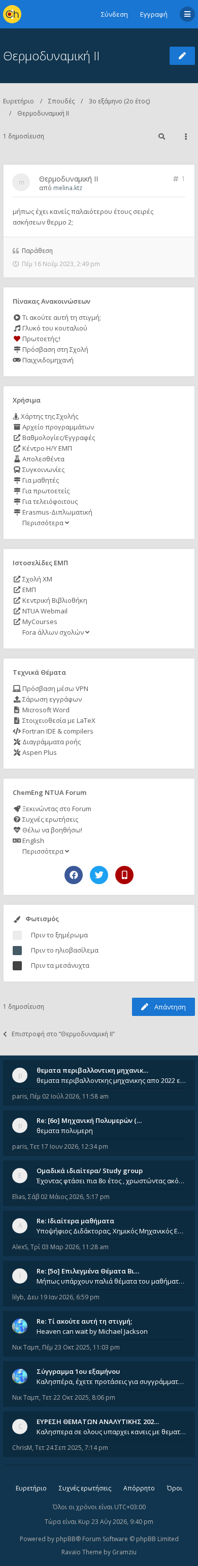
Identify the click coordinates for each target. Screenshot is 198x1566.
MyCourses (39, 621)
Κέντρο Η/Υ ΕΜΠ (46, 448)
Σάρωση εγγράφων (51, 699)
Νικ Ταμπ (25, 1347)
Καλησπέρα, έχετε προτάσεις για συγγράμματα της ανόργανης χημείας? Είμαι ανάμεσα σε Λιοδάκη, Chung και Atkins (111, 1381)
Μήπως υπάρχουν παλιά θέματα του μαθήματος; (111, 1281)
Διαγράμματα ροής (51, 741)
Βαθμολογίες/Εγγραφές (58, 437)
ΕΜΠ (28, 589)
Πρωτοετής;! (40, 338)
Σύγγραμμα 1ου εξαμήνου (78, 1371)
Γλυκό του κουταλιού (54, 328)
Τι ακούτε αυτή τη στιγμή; (61, 317)
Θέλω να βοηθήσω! (51, 829)
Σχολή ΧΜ (36, 579)
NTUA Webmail (44, 610)
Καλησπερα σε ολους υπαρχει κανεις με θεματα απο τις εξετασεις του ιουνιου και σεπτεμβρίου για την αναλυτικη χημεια (111, 1431)
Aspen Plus (39, 752)
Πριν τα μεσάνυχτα (60, 965)
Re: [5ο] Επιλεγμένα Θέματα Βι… (88, 1271)
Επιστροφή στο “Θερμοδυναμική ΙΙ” (63, 1034)
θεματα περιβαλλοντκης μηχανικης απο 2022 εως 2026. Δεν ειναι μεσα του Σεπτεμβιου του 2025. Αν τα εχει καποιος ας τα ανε (111, 1080)
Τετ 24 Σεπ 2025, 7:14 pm (71, 1447)
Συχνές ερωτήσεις (49, 819)
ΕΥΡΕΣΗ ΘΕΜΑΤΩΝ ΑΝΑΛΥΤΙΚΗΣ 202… (98, 1421)
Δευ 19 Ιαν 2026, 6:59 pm (63, 1297)
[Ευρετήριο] (12, 14)
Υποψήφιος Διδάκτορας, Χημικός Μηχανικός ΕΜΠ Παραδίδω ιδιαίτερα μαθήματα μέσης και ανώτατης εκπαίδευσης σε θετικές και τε (111, 1230)
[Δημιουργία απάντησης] (182, 56)
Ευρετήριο (18, 101)
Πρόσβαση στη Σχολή (54, 349)
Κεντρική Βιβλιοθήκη (54, 600)
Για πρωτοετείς (45, 490)
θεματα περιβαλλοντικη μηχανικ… (92, 1070)
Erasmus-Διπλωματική (56, 512)
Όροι (174, 1488)
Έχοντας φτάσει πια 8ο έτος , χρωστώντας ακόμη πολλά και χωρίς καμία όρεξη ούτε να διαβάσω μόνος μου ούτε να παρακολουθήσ (111, 1180)
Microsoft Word (45, 709)
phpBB (66, 1539)
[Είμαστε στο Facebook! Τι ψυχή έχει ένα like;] (73, 875)
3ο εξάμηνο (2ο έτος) (119, 101)
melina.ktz (67, 188)
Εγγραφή (154, 14)
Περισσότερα (43, 522)
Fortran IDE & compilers (57, 731)
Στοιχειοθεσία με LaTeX (58, 720)
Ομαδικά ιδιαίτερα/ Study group (90, 1170)
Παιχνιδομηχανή (47, 360)
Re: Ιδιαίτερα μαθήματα (75, 1220)
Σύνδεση (114, 14)
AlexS (19, 1247)
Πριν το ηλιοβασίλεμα (64, 950)
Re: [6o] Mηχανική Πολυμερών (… (89, 1120)
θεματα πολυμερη (65, 1130)
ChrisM (22, 1447)
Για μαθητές (40, 480)
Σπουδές (61, 101)
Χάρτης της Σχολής (48, 416)
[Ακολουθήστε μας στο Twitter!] (99, 875)
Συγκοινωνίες (42, 469)
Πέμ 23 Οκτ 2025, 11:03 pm (81, 1347)
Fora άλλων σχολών (53, 632)
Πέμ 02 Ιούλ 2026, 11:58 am (69, 1096)
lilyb (18, 1297)
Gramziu (124, 1552)
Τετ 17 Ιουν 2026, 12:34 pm (69, 1146)
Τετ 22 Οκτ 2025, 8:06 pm (78, 1397)
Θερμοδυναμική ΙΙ (51, 55)
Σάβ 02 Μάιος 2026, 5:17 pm (69, 1196)
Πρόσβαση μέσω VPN (54, 688)
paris (19, 1096)
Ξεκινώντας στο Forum (56, 808)
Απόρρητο (139, 1488)
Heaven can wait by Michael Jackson (92, 1331)
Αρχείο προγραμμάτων (57, 426)
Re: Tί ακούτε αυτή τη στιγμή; (84, 1321)
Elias (18, 1196)
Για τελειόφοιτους (49, 501)
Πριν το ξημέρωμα (59, 934)
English (32, 840)
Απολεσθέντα (42, 458)
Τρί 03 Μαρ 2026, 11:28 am (69, 1247)
